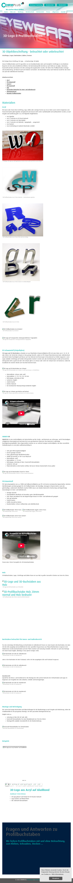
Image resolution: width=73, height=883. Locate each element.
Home (6, 12)
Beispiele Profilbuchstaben (14, 93)
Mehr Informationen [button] (57, 874)
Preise (48, 12)
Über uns (12, 12)
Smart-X (9, 84)
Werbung (20, 12)
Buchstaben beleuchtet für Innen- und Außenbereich (21, 89)
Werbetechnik (50, 5)
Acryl (8, 80)
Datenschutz (38, 879)
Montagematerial (11, 91)
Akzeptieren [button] (55, 878)
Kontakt (63, 12)
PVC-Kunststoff (11, 86)
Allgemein (55, 12)
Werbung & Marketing (36, 5)
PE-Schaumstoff (11, 82)
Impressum (30, 879)
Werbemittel (62, 5)
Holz (8, 87)
